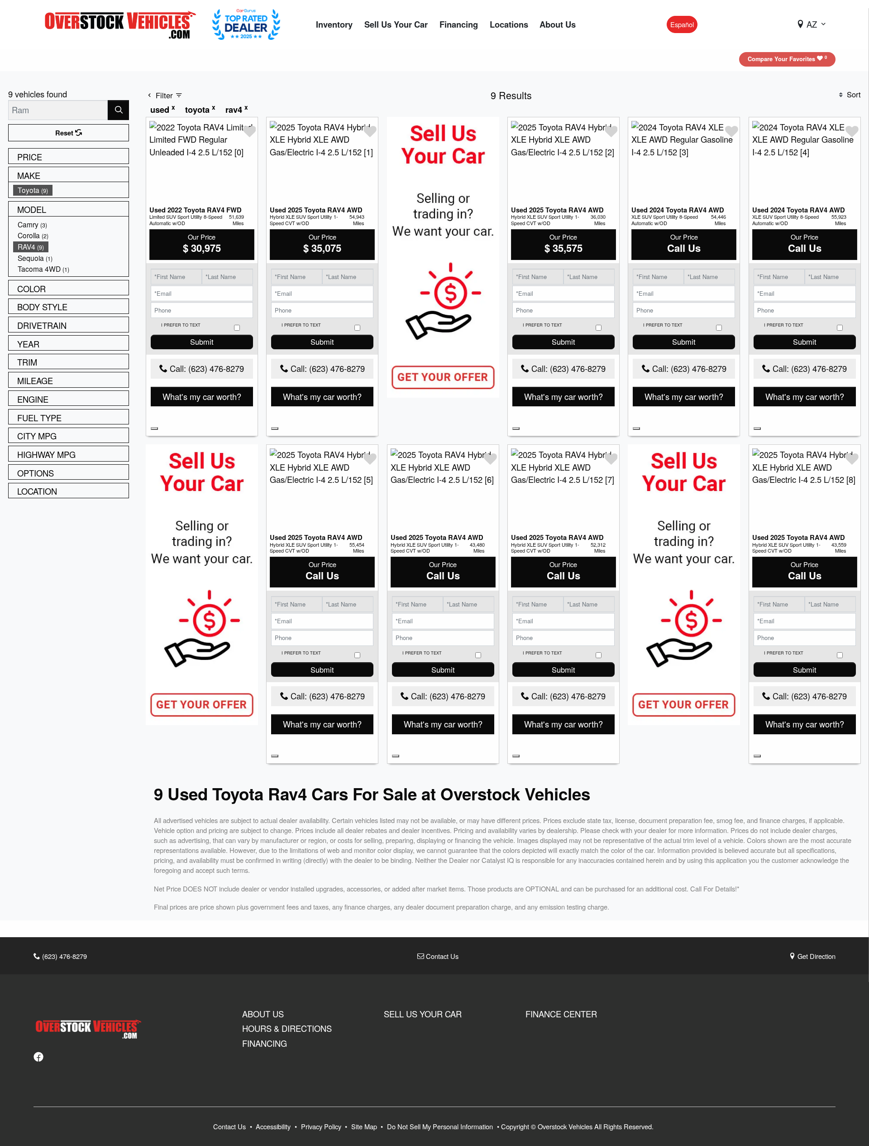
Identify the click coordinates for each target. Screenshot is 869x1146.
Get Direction (816, 956)
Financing (264, 1043)
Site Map (365, 1126)
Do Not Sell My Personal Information (441, 1126)
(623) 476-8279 (63, 956)
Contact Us (441, 956)
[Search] (118, 110)
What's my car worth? (201, 396)
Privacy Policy (322, 1126)
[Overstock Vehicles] (123, 23)
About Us (263, 1013)
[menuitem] (71, 190)
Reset (65, 133)
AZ (811, 24)
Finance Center (561, 1013)
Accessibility (274, 1126)
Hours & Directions (287, 1028)
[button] (334, 25)
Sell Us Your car (423, 1013)
